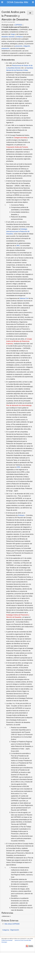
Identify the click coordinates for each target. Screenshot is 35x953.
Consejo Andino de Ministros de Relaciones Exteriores (19, 341)
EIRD (18, 467)
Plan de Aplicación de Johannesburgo (19, 405)
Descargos (4, 942)
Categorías (5, 930)
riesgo (13, 34)
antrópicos (19, 36)
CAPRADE (18, 25)
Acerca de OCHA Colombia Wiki (23, 940)
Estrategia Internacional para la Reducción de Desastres (17, 231)
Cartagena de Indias (20, 137)
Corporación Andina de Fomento (17, 147)
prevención (18, 46)
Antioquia (21, 515)
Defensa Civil (24, 298)
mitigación (26, 46)
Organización (14, 930)
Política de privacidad (6, 940)
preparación (5, 48)
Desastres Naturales (10, 932)
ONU (18, 245)
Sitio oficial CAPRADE (12, 924)
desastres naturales (7, 36)
